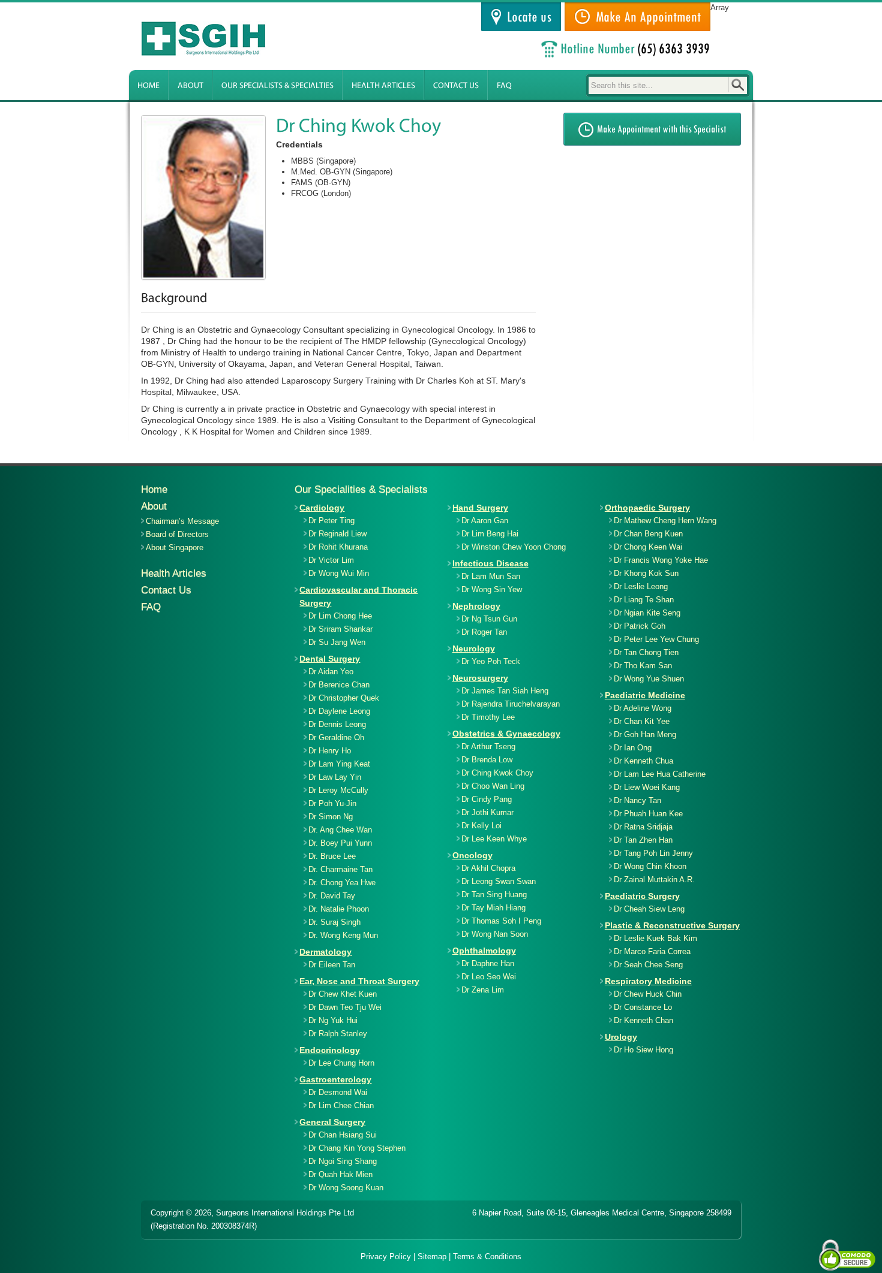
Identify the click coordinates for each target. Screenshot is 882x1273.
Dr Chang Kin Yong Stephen (357, 1148)
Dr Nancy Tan (637, 800)
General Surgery (332, 1122)
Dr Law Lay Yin (334, 777)
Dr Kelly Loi (481, 825)
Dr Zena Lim (482, 989)
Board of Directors (177, 534)
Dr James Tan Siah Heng (504, 690)
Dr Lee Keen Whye (494, 838)
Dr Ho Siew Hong (643, 1049)
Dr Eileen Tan (331, 964)
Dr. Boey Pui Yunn (340, 842)
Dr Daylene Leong (339, 711)
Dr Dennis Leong (337, 724)
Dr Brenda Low (486, 759)
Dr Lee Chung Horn (341, 1062)
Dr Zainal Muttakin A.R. (654, 879)
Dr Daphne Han (487, 963)
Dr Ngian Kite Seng (647, 612)
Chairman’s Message (182, 521)
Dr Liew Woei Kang (647, 787)
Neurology (473, 648)
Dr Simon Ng (330, 816)
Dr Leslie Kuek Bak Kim (655, 938)
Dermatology (325, 952)
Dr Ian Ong (633, 747)
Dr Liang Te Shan (644, 599)
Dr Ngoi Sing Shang (342, 1161)
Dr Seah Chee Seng (648, 964)
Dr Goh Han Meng (645, 734)
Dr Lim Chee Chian (341, 1105)
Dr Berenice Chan (339, 684)
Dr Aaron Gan (484, 520)
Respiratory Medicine (648, 981)
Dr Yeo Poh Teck (490, 661)
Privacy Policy (386, 1256)
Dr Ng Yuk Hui (333, 1020)
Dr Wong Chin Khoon (650, 866)
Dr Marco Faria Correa (652, 951)
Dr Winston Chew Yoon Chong (513, 546)
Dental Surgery (329, 658)
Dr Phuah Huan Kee (648, 813)
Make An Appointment (645, 16)
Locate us (526, 16)
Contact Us (456, 86)
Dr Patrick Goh (639, 626)
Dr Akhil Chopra (488, 868)
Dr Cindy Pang (486, 799)
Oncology (472, 855)
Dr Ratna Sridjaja (643, 826)
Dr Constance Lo (643, 1007)
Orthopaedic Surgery (647, 507)
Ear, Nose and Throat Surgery (359, 981)
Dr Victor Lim (331, 560)
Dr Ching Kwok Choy (497, 772)
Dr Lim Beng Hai (489, 533)
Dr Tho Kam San (643, 665)
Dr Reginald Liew (337, 533)
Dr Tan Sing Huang (494, 894)
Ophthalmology (484, 950)
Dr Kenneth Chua (643, 760)
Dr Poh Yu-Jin (332, 803)
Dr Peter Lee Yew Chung (656, 639)
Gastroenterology (335, 1079)
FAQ (504, 86)
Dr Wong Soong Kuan (345, 1187)
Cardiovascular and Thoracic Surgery (358, 596)
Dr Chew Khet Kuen (342, 994)
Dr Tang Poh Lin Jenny (653, 853)
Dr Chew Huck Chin (648, 994)
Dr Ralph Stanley (337, 1033)
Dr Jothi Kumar (487, 812)
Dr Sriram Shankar (340, 629)
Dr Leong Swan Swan (498, 881)
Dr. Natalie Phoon (338, 908)
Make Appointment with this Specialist (659, 129)
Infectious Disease (490, 563)
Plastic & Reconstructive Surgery (672, 925)
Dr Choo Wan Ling (492, 786)
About (190, 86)
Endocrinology (329, 1050)
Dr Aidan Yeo (330, 671)
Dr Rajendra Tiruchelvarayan (510, 703)
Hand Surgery (480, 507)
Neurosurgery (480, 678)
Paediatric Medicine (645, 695)
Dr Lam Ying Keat (339, 763)
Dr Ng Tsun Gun (489, 618)
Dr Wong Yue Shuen (649, 678)
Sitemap (432, 1256)
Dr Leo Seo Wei (488, 976)
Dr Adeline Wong (642, 708)
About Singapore (174, 547)
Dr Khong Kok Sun (646, 573)
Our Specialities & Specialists (361, 489)
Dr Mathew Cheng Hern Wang (665, 520)
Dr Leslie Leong (641, 586)
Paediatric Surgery (642, 896)
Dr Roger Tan (484, 632)
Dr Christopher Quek (343, 697)
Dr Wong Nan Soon (494, 934)
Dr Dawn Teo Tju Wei (345, 1007)
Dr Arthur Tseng (488, 746)
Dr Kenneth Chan (643, 1020)
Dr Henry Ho (329, 750)
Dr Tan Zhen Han (643, 839)
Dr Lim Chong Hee (340, 615)
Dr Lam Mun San (490, 576)
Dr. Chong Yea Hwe (342, 882)
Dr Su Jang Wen (336, 642)
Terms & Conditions (487, 1256)
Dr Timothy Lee (488, 717)
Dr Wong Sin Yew (491, 589)
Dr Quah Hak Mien (340, 1174)
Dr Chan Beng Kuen (648, 533)
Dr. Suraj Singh (334, 922)
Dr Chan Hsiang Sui (342, 1134)
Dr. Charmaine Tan (340, 869)
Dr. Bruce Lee (332, 856)
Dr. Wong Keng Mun (343, 935)
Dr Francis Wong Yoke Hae (661, 560)
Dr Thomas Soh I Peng (501, 920)
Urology (621, 1037)
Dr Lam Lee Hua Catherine (660, 774)
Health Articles (383, 86)
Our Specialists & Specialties (277, 86)
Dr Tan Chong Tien (646, 652)
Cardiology (321, 507)
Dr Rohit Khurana (338, 546)
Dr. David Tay (331, 895)
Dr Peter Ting (331, 520)
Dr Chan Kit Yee (642, 721)
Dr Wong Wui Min (338, 573)
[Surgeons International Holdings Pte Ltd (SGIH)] (213, 38)
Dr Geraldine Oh (336, 737)
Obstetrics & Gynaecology (506, 733)
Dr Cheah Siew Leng (649, 908)
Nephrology (476, 606)
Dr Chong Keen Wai (648, 546)
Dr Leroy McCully (338, 790)
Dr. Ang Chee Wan (340, 829)
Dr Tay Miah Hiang (493, 907)
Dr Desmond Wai (337, 1092)
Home (148, 86)
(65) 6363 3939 (674, 48)
